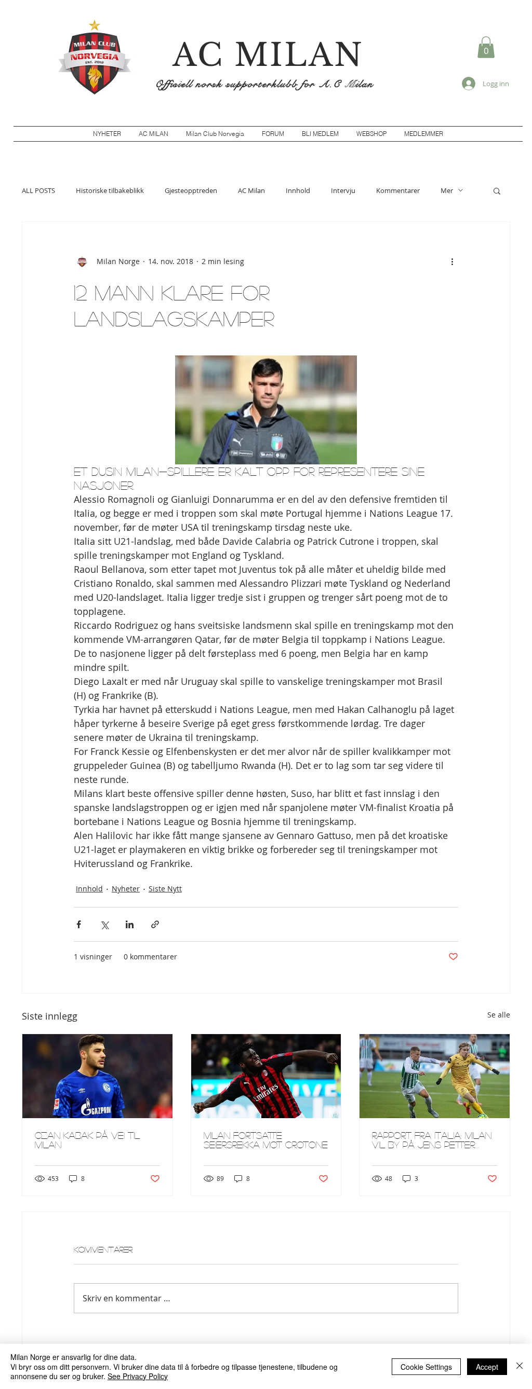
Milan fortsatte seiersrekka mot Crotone (266, 1140)
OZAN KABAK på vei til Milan (87, 1140)
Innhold (298, 190)
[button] (486, 47)
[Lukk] (519, 1366)
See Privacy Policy (138, 1376)
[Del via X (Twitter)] (104, 924)
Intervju (343, 190)
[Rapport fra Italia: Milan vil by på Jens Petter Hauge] (435, 1076)
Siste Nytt (165, 888)
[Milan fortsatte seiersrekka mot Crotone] (266, 1076)
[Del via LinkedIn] (130, 924)
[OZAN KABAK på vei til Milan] (97, 1076)
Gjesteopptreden (191, 190)
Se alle (498, 1015)
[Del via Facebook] (79, 924)
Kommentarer (398, 190)
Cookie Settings (426, 1367)
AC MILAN (268, 55)
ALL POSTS (38, 190)
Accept (487, 1367)
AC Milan (251, 190)
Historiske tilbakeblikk (110, 190)
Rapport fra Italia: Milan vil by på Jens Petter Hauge (431, 1140)
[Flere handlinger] (452, 261)
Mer (447, 190)
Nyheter (126, 888)
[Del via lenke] (155, 924)
